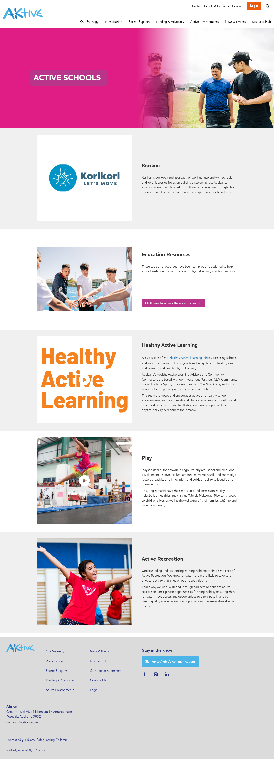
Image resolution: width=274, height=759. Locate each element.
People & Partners (216, 6)
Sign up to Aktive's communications (170, 661)
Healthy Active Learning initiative (191, 358)
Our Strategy (89, 21)
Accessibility (15, 740)
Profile (196, 6)
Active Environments (204, 21)
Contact (238, 6)
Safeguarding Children (52, 740)
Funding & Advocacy (170, 21)
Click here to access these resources (171, 303)
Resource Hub (261, 21)
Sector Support (139, 21)
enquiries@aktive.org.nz (22, 722)
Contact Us (98, 680)
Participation (113, 21)
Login (254, 6)
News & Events (235, 21)
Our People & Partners (105, 671)
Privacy (30, 740)
